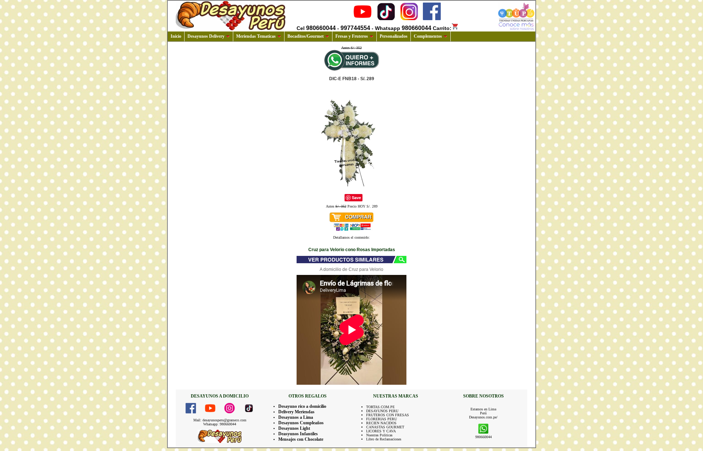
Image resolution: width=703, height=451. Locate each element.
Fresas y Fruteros (351, 36)
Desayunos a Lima (295, 417)
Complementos (428, 36)
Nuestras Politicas (379, 435)
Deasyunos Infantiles (298, 433)
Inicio (176, 36)
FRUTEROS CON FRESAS (387, 415)
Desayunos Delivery (205, 36)
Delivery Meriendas (296, 411)
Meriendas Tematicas (256, 36)
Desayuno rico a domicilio (302, 406)
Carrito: (442, 28)
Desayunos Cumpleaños (301, 422)
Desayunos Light (294, 428)
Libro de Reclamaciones (383, 439)
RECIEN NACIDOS (381, 423)
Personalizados (394, 36)
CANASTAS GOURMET (385, 427)
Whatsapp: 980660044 (219, 424)
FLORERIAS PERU (381, 419)
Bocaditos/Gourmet (305, 36)
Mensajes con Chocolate (300, 439)
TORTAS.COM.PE (380, 407)
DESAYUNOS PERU (382, 411)
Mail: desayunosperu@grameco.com (219, 420)
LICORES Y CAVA (381, 431)
